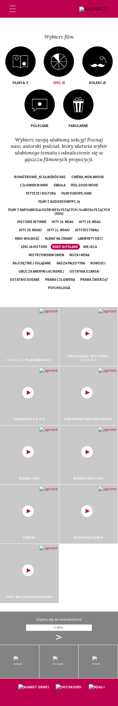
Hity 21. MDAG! (58, 230)
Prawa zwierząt (94, 279)
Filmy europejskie (76, 193)
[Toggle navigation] (12, 9)
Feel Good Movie (84, 185)
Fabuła (59, 185)
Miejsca (90, 246)
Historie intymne (32, 222)
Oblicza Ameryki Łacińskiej (41, 271)
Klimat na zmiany (58, 238)
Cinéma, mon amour (87, 177)
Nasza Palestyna (71, 263)
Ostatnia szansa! (84, 271)
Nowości (97, 263)
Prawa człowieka (60, 279)
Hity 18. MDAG (63, 222)
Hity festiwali (87, 230)
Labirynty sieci (90, 238)
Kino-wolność (27, 238)
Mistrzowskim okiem (46, 255)
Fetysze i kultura (41, 193)
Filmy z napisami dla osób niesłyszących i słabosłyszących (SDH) (59, 212)
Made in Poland (65, 246)
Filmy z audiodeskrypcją (59, 201)
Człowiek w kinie (34, 185)
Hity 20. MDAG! (30, 230)
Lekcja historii (34, 246)
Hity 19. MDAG (90, 222)
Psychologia (59, 288)
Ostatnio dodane (25, 279)
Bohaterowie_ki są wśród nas (40, 177)
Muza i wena (79, 255)
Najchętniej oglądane (32, 263)
